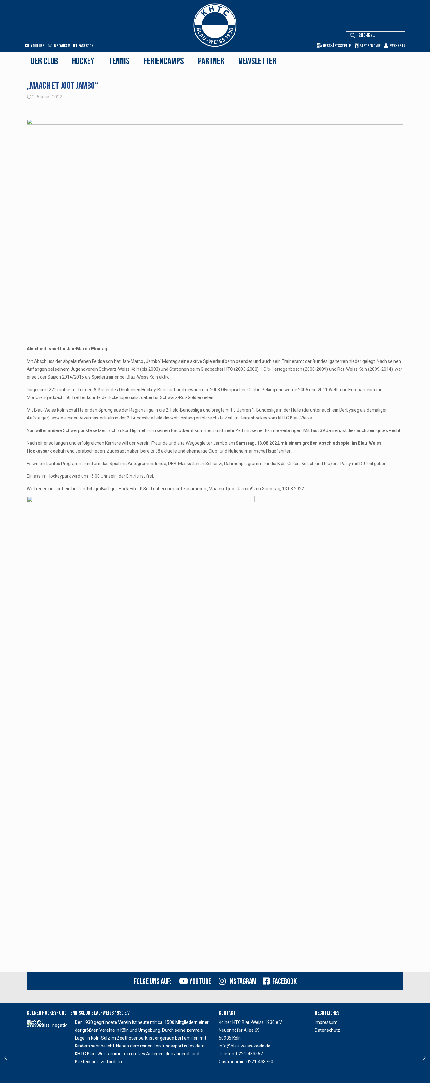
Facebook (85, 45)
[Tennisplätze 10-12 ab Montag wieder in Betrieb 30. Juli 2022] (5, 1057)
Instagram (61, 45)
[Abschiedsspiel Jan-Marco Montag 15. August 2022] (424, 1057)
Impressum (326, 1022)
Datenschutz (327, 1030)
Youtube (37, 45)
